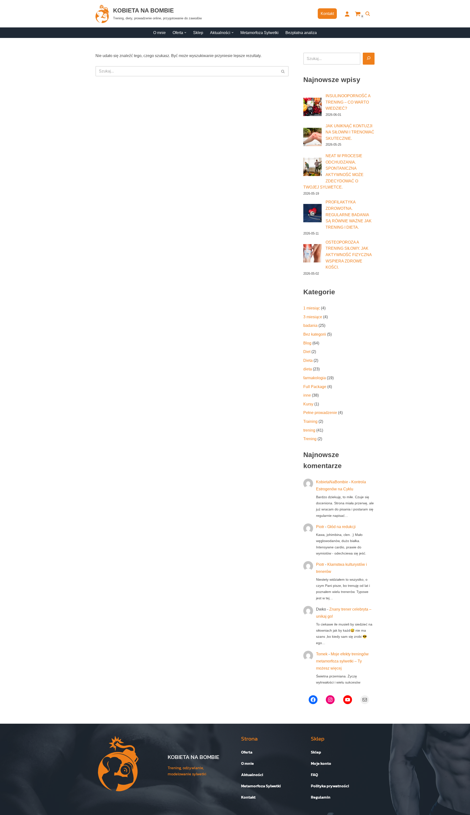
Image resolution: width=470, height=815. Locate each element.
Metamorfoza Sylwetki (259, 33)
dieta (307, 369)
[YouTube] (347, 699)
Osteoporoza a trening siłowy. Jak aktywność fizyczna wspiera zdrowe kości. (349, 254)
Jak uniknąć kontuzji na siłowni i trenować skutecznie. (350, 132)
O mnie (159, 33)
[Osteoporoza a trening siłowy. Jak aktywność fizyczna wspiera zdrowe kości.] (312, 253)
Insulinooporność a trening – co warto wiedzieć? (348, 102)
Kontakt (327, 14)
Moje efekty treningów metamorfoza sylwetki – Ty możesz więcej (342, 661)
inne (307, 395)
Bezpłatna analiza (301, 33)
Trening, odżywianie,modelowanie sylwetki (187, 771)
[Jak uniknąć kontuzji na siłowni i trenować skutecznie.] (312, 137)
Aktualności (252, 775)
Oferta (246, 752)
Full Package (314, 387)
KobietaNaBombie (332, 482)
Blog (307, 343)
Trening (310, 439)
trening (309, 430)
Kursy (308, 404)
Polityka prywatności (330, 786)
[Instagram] (330, 699)
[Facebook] (313, 699)
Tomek (322, 654)
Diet (306, 352)
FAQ (314, 775)
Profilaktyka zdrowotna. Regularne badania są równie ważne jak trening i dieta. (349, 214)
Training (310, 421)
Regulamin (320, 797)
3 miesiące (312, 317)
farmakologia (314, 378)
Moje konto (321, 763)
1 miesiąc (311, 308)
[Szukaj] (367, 14)
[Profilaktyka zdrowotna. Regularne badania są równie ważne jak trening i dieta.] (312, 213)
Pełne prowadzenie (320, 413)
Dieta (308, 360)
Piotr (320, 527)
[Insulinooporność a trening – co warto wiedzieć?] (312, 107)
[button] (185, 33)
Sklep (198, 33)
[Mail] (364, 699)
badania (310, 325)
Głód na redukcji (341, 527)
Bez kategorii (314, 334)
